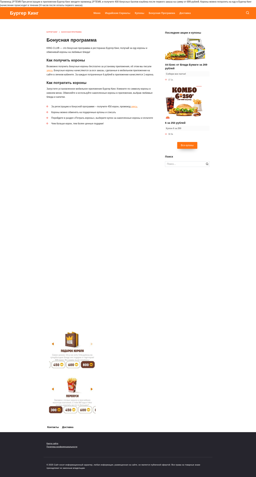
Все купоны (187, 145)
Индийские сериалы (117, 13)
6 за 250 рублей (175, 122)
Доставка (185, 13)
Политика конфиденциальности (62, 446)
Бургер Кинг (24, 13)
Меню (97, 13)
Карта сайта (52, 443)
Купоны (139, 13)
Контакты (53, 427)
